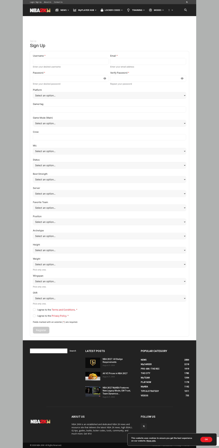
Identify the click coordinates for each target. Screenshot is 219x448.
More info (151, 441)
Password (39, 72)
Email (114, 55)
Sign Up (39, 2)
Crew (36, 131)
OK (206, 439)
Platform (37, 89)
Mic (35, 145)
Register (41, 330)
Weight (36, 258)
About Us (47, 2)
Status (36, 159)
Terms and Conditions (63, 309)
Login (32, 2)
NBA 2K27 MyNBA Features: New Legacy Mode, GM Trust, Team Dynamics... (117, 390)
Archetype (38, 230)
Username (39, 55)
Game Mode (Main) (43, 117)
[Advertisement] (109, 28)
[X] (187, 2)
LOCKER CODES (112, 10)
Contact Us (58, 2)
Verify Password (119, 72)
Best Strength (40, 173)
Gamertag (38, 104)
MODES (157, 10)
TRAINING (137, 10)
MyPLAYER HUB (86, 10)
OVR (35, 292)
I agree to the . (57, 309)
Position (37, 216)
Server (36, 188)
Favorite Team (40, 202)
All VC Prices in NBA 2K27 (115, 373)
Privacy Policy (59, 315)
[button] (185, 10)
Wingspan (38, 275)
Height (36, 244)
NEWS (63, 10)
